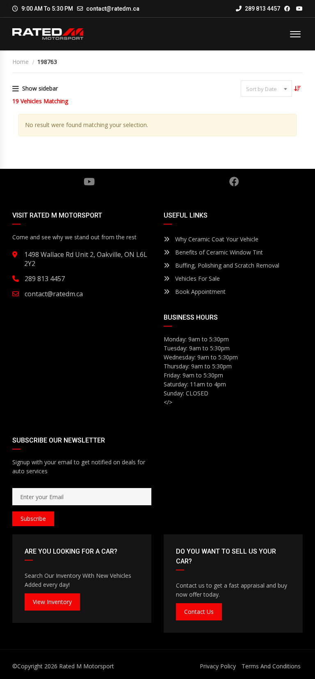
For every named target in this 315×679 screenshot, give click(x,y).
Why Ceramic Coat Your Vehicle (215, 239)
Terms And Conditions (271, 666)
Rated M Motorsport (86, 666)
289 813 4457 (262, 8)
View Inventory (52, 602)
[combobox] (266, 88)
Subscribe (33, 518)
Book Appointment (199, 291)
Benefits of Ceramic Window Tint (218, 252)
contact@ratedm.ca (112, 8)
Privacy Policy (218, 666)
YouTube (89, 181)
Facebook (234, 181)
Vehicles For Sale (196, 278)
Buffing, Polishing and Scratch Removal (226, 265)
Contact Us (199, 611)
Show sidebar (40, 88)
